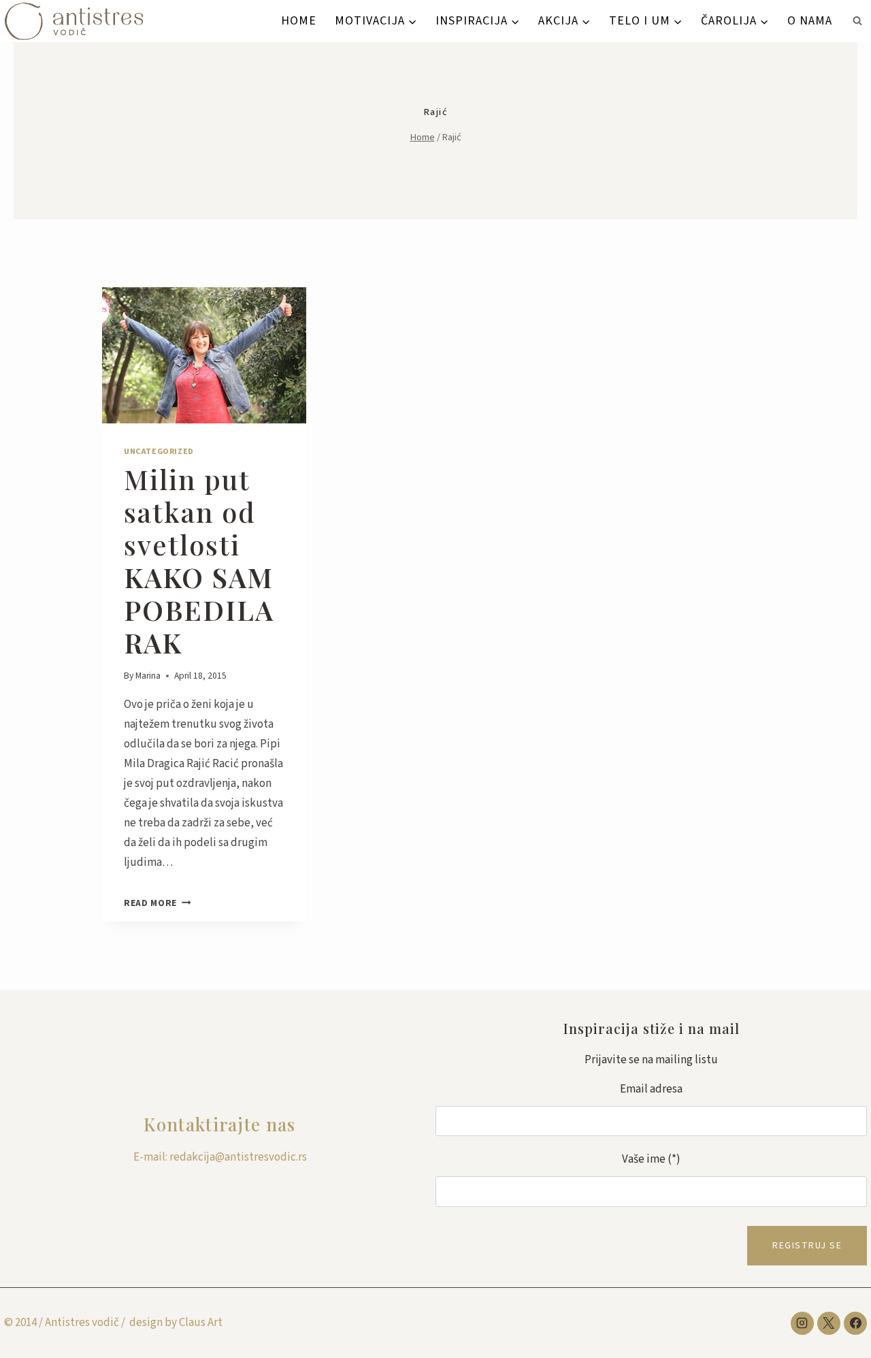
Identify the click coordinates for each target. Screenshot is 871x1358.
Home (298, 20)
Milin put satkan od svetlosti (199, 560)
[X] (828, 1323)
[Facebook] (855, 1323)
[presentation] (204, 355)
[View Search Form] (857, 21)
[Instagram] (802, 1323)
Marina (148, 675)
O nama (809, 20)
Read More (157, 902)
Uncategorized (159, 451)
